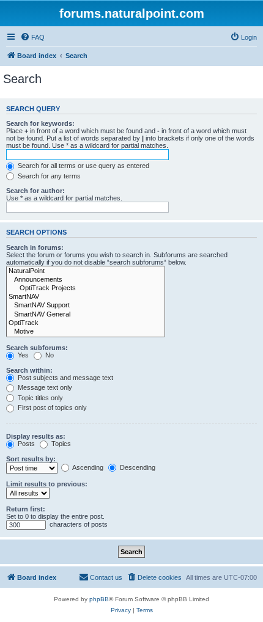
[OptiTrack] (85, 323)
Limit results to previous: (46, 484)
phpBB (99, 599)
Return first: (25, 509)
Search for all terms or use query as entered (82, 165)
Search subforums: (37, 347)
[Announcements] (85, 280)
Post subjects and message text (64, 377)
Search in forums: (35, 247)
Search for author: (35, 190)
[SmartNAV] (85, 297)
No (48, 355)
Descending (136, 467)
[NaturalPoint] (85, 271)
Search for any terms (48, 176)
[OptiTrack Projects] (85, 288)
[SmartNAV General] (85, 314)
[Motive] (85, 331)
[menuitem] (32, 37)
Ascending (87, 467)
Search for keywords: (40, 123)
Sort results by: (31, 459)
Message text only (44, 387)
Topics (60, 443)
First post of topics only (51, 407)
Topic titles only (39, 397)
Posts (25, 443)
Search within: (29, 370)
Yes (22, 355)
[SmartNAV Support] (85, 305)
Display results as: (35, 436)
